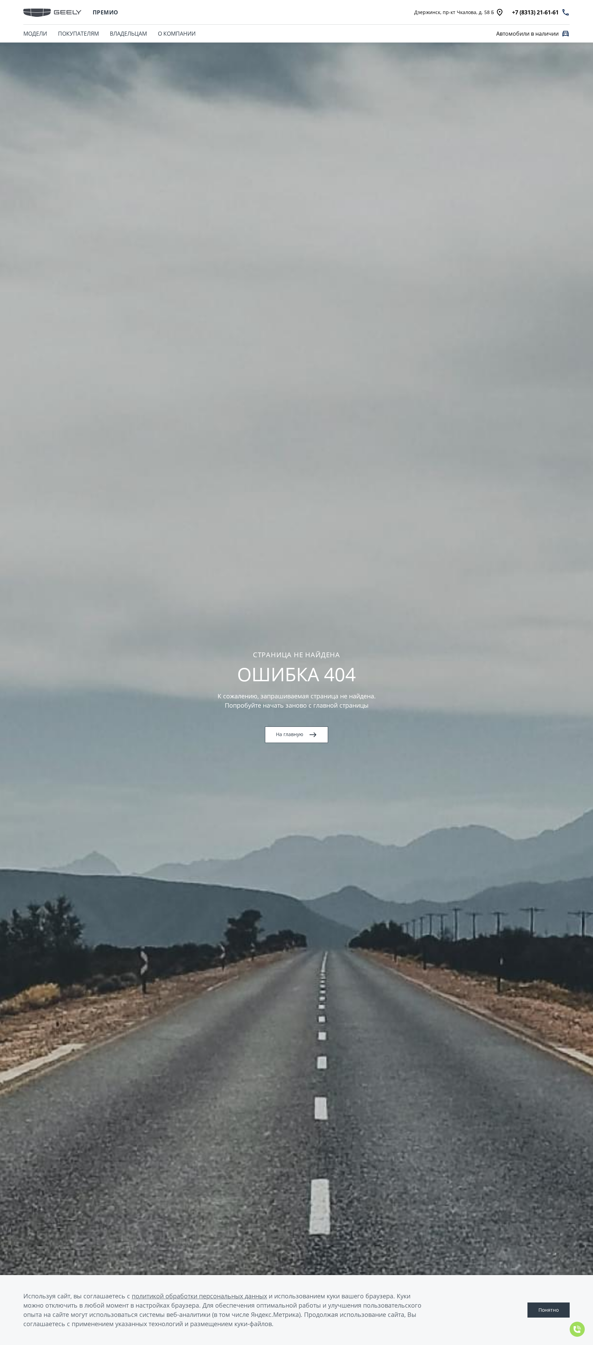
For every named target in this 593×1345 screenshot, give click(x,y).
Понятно (548, 1310)
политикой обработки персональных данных (199, 1296)
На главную (289, 734)
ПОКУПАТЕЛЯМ (78, 33)
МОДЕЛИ (35, 33)
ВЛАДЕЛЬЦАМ (128, 33)
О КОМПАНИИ (177, 33)
